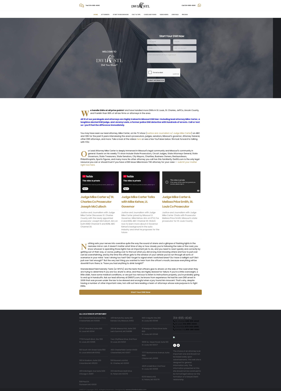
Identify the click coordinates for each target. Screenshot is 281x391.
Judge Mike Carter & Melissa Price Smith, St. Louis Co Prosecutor (177, 201)
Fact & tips (136, 14)
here (139, 139)
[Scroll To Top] (277, 388)
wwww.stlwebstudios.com (136, 389)
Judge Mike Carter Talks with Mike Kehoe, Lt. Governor (138, 201)
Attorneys (105, 14)
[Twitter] (178, 345)
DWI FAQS (175, 14)
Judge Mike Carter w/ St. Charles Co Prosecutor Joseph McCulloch (97, 201)
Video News (164, 14)
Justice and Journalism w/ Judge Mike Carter (169, 133)
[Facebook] (174, 345)
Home (96, 14)
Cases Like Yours (150, 14)
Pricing (185, 14)
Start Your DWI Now (121, 14)
